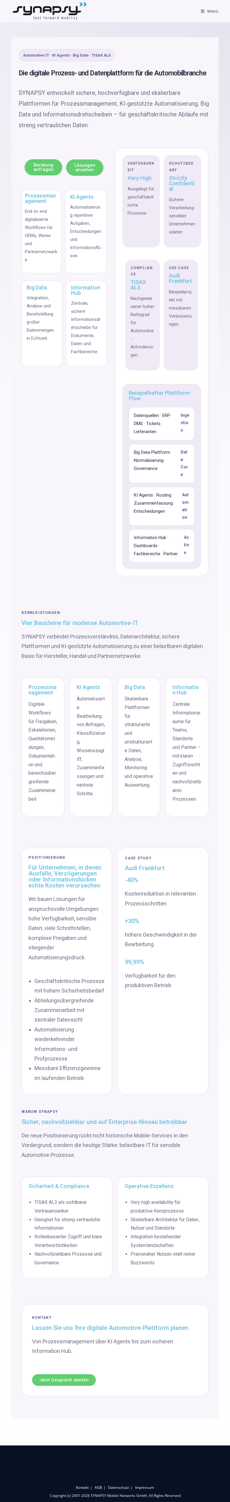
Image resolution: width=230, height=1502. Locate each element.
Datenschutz (118, 1487)
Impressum (144, 1487)
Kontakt (82, 1487)
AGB (98, 1487)
